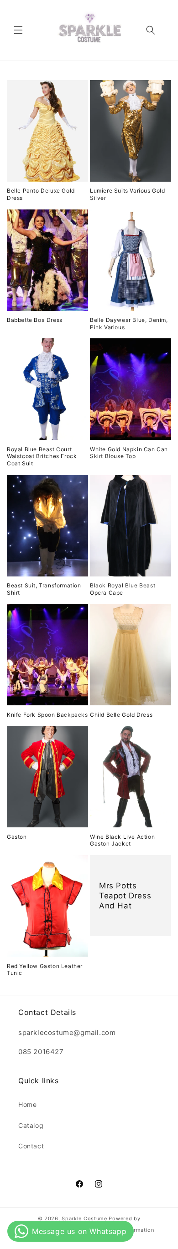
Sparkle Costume (84, 1218)
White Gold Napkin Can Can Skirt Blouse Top (129, 453)
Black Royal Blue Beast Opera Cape (122, 589)
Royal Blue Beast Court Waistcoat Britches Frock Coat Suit (42, 456)
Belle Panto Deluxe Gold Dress (41, 194)
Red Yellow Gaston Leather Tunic (45, 970)
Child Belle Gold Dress (121, 714)
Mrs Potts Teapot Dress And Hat (125, 895)
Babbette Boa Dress (35, 319)
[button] (18, 30)
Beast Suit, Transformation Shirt (44, 589)
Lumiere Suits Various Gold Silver (127, 194)
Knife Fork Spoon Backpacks (47, 714)
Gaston (17, 836)
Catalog (30, 1125)
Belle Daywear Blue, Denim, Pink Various (129, 323)
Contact (31, 1146)
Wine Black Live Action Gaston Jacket (122, 840)
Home (27, 1104)
